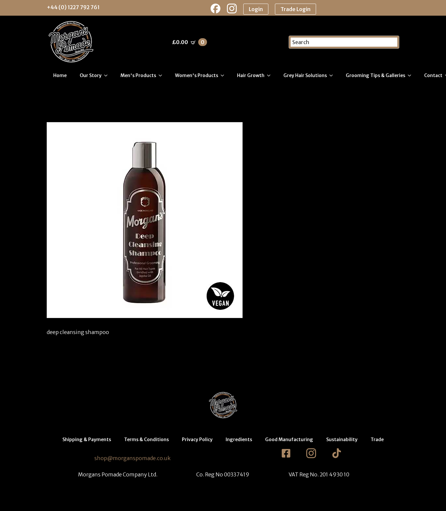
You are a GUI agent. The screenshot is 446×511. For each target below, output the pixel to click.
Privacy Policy (197, 439)
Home (60, 75)
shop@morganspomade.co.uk (132, 458)
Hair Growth (250, 75)
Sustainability (342, 439)
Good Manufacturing (289, 439)
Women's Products (196, 75)
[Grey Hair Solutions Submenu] (333, 75)
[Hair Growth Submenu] (270, 75)
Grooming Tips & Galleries (375, 75)
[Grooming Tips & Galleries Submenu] (411, 75)
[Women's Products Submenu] (224, 75)
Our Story (91, 75)
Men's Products (138, 75)
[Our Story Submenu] (108, 75)
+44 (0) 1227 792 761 (73, 7)
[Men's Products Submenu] (162, 75)
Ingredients (239, 439)
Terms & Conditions (146, 439)
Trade (377, 439)
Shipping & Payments (86, 439)
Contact (433, 75)
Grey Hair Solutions (305, 75)
